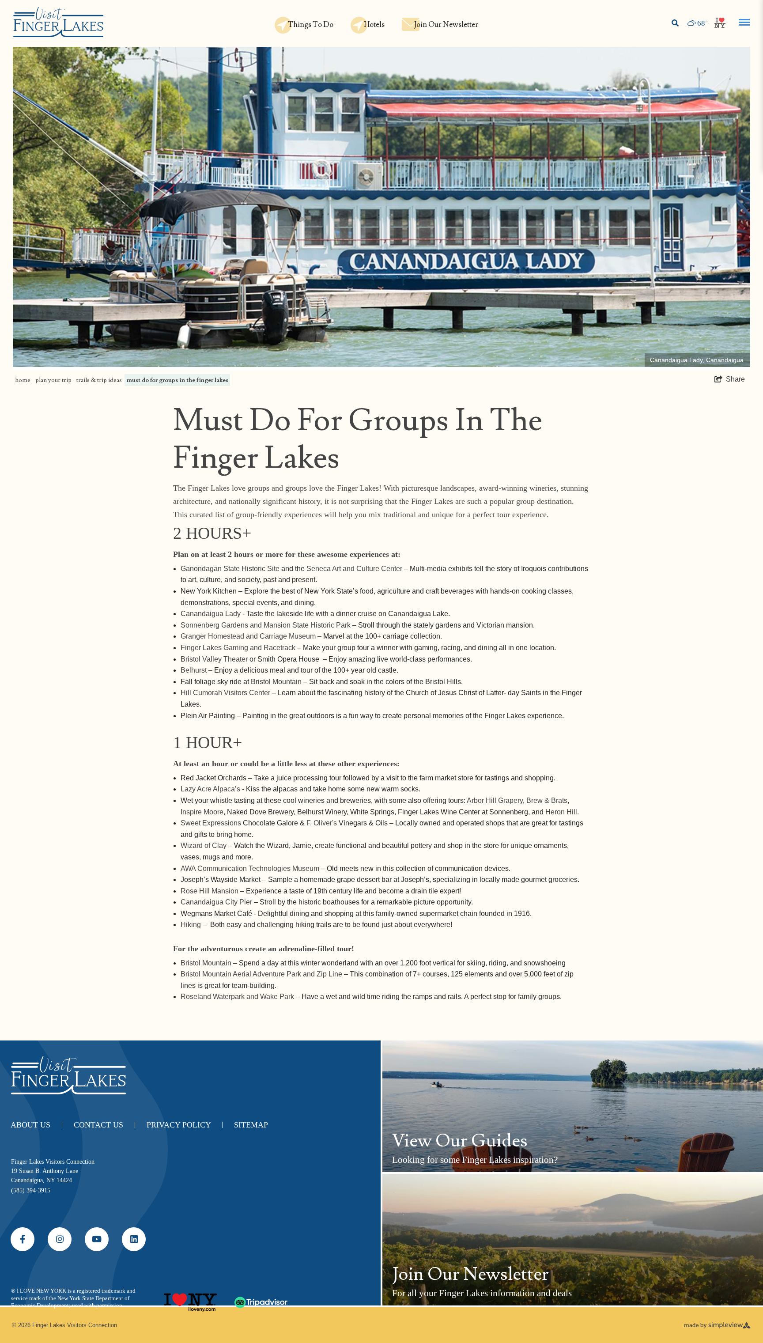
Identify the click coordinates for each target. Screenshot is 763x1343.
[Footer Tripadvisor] (260, 1299)
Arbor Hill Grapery (495, 800)
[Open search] (675, 23)
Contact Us (105, 1124)
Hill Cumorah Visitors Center (225, 692)
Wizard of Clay (204, 845)
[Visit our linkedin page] (134, 1239)
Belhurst (194, 670)
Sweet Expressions (211, 823)
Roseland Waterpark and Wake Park (237, 996)
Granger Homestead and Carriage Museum (248, 636)
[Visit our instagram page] (60, 1239)
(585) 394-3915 (30, 1190)
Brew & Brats (546, 800)
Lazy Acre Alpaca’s (210, 789)
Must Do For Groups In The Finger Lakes (177, 380)
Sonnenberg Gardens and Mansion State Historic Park (266, 625)
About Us (37, 1124)
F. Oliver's (321, 823)
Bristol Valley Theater (214, 659)
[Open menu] (744, 22)
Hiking (191, 924)
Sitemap (251, 1124)
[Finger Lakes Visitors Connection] (58, 22)
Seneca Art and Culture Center (354, 568)
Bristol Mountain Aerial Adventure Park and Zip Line (261, 974)
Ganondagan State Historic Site (230, 568)
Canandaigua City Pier (216, 902)
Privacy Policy (185, 1124)
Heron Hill (561, 812)
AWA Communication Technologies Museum (250, 868)
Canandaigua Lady (211, 613)
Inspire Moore (202, 812)
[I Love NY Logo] (190, 1299)
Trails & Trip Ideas (99, 380)
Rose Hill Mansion (209, 891)
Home (22, 380)
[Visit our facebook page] (22, 1239)
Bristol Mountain (276, 681)
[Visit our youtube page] (97, 1239)
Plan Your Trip (53, 380)
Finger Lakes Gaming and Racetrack (238, 647)
